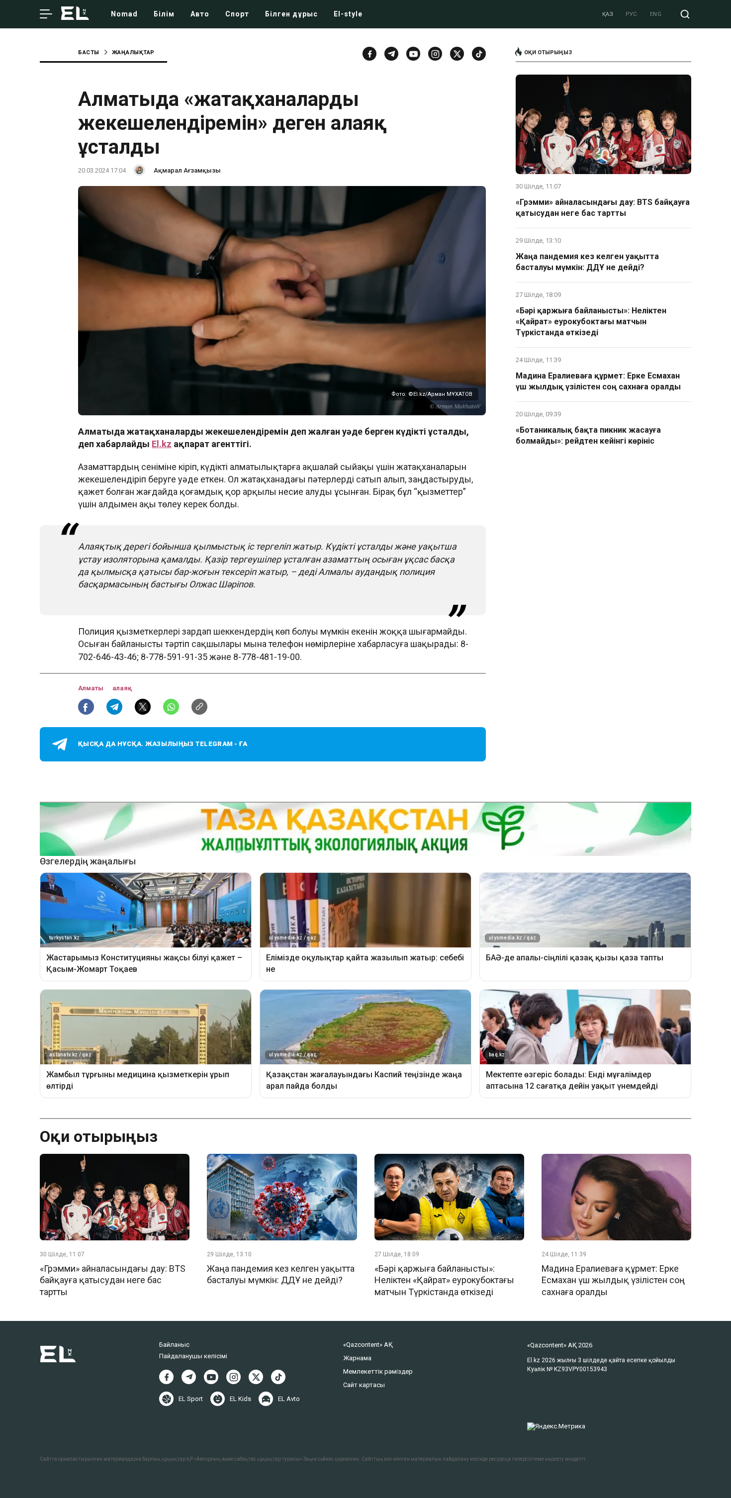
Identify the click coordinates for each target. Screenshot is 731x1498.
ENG (656, 14)
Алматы (91, 688)
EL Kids (240, 1399)
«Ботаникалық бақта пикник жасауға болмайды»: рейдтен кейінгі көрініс (588, 435)
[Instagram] (435, 54)
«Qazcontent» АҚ (368, 1344)
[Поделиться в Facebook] (86, 707)
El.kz (162, 444)
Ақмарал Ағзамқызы (187, 170)
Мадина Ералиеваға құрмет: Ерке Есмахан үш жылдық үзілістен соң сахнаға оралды (598, 381)
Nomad (124, 14)
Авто (199, 14)
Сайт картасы (364, 1385)
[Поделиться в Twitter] (143, 707)
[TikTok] (479, 54)
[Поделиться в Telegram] (114, 707)
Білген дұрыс (291, 14)
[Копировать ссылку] (199, 707)
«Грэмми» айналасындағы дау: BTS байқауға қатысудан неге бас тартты (603, 207)
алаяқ (122, 688)
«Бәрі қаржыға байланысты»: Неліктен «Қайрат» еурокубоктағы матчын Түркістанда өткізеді (591, 322)
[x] (457, 54)
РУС (632, 14)
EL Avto (289, 1399)
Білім (164, 14)
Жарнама (357, 1358)
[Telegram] (391, 54)
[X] (256, 1377)
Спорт (237, 14)
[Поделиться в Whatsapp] (171, 707)
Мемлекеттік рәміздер (378, 1371)
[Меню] (46, 14)
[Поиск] (685, 14)
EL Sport (191, 1399)
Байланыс (174, 1344)
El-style (348, 14)
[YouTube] (413, 54)
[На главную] (75, 14)
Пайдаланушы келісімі (193, 1356)
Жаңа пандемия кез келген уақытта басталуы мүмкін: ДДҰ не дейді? (587, 262)
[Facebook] (369, 54)
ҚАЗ (608, 14)
